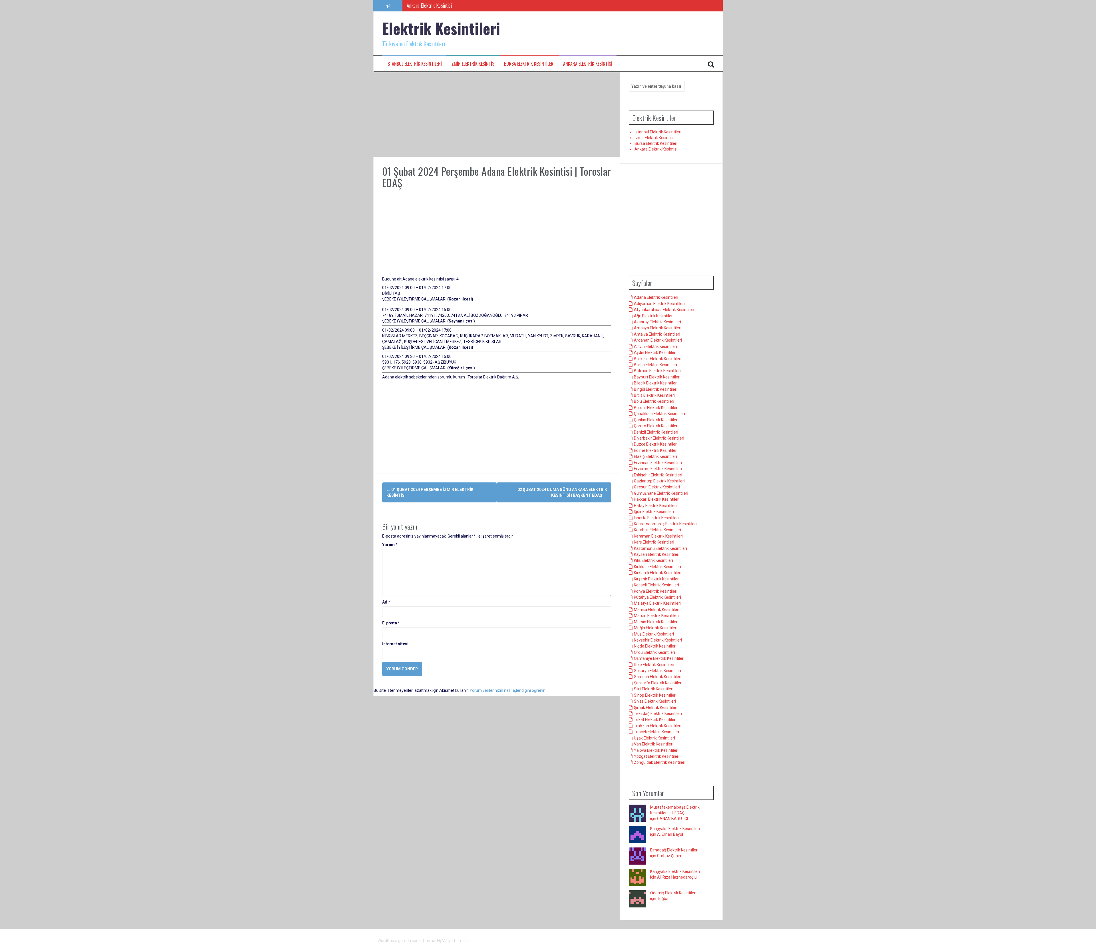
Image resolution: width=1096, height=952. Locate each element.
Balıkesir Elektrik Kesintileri (657, 358)
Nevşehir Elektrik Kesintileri (658, 640)
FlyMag (443, 940)
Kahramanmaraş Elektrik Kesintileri (665, 524)
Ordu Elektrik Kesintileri (654, 652)
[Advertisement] (496, 115)
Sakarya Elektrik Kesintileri (657, 671)
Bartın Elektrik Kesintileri (655, 365)
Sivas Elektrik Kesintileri (655, 701)
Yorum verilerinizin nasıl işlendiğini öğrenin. (508, 690)
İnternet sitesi (395, 644)
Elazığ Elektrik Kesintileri (655, 456)
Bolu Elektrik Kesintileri (654, 401)
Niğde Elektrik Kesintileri (655, 646)
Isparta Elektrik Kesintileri (656, 518)
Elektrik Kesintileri (441, 28)
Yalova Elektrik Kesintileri (656, 750)
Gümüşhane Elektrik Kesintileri (661, 493)
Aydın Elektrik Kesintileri (655, 352)
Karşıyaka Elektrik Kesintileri (675, 829)
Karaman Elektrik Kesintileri (658, 536)
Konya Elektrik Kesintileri (655, 591)
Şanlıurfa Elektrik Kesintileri (658, 683)
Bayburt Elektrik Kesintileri (657, 377)
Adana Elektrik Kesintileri (656, 297)
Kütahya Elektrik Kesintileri (657, 597)
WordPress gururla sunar (400, 940)
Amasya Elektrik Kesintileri (657, 328)
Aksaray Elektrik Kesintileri (657, 322)
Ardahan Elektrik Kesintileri (658, 340)
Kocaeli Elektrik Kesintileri (656, 585)
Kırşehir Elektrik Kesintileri (657, 579)
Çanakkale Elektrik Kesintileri (659, 414)
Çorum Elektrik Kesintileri (656, 426)
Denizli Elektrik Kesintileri (656, 432)
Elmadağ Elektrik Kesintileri (674, 850)
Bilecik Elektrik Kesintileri (656, 383)
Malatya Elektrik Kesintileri (657, 603)
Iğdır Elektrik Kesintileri (654, 512)
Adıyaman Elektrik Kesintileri (659, 303)
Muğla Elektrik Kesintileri (655, 628)
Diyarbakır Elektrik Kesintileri (659, 438)
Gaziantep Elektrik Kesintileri (659, 481)
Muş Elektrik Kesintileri (654, 634)
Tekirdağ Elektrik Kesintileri (658, 714)
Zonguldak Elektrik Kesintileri (659, 762)
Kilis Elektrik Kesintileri (653, 560)
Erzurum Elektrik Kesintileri (658, 469)
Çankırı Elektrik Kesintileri (656, 420)
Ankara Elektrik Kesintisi (429, 5)
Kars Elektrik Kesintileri (654, 542)
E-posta (391, 623)
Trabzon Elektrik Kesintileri (657, 726)
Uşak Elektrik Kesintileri (654, 738)
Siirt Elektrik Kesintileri (653, 689)
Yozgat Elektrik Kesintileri (656, 756)
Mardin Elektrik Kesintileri (656, 616)
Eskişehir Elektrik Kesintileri (658, 475)
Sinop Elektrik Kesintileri (655, 695)
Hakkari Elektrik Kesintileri (657, 499)
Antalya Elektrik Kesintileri (657, 334)
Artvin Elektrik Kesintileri (655, 346)
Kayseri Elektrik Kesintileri (656, 554)
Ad (386, 602)
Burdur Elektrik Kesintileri (656, 408)
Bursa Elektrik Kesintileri (529, 64)
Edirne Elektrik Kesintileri (656, 450)
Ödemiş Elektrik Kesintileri (673, 893)
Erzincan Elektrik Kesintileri (658, 462)
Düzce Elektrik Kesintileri (656, 444)
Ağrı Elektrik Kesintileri (654, 316)
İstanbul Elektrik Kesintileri (414, 64)
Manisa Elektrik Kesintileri (656, 609)
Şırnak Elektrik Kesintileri (655, 707)
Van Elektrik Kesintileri (653, 744)
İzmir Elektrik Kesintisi (472, 64)
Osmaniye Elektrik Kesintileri (659, 658)
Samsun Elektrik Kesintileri (657, 677)
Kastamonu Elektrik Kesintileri (660, 548)
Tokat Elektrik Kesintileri (655, 719)
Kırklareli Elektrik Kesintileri (657, 573)
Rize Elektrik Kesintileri (654, 664)
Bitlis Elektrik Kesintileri (654, 395)
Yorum (390, 544)
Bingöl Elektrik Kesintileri (655, 389)
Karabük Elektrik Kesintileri (657, 530)
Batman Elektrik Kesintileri (657, 371)
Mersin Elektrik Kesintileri (656, 622)
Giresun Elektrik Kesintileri (657, 487)
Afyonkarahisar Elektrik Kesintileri (664, 310)
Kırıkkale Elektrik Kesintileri (657, 567)
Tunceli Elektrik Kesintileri (656, 732)
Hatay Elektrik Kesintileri (655, 505)
